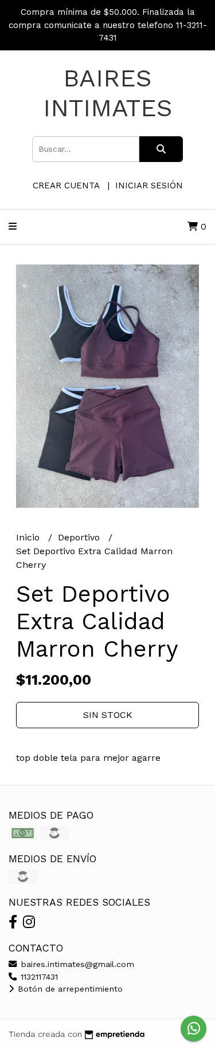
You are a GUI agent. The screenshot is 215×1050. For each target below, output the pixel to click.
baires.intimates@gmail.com (76, 964)
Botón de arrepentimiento (69, 988)
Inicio (29, 537)
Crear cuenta (66, 185)
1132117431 (38, 976)
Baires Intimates (108, 93)
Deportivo (80, 537)
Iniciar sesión (149, 185)
